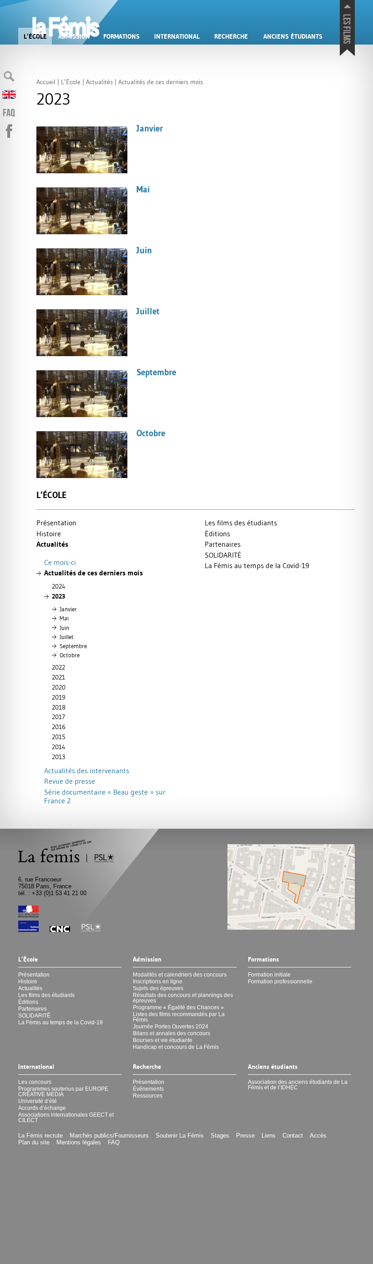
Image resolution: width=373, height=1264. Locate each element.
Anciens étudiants (293, 36)
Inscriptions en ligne (157, 981)
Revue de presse (69, 781)
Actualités (52, 544)
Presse (245, 1135)
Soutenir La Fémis (180, 1135)
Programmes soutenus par (63, 1091)
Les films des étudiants (241, 522)
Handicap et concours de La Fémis (176, 1047)
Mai (64, 618)
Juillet (67, 636)
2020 (59, 687)
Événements (148, 1089)
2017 (58, 717)
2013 (58, 757)
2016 (59, 727)
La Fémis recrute (40, 1135)
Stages (220, 1135)
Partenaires (223, 544)
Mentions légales (78, 1142)
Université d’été (37, 1101)
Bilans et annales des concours (171, 1033)
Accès (318, 1135)
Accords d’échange (42, 1108)
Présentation (56, 522)
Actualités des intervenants (86, 770)
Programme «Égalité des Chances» (178, 1007)
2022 (58, 667)
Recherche (231, 36)
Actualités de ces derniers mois (93, 573)
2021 (58, 677)
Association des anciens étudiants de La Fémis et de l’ (298, 1084)
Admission (74, 36)
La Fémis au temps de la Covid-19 (257, 565)
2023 (58, 596)
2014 (59, 747)
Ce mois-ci (60, 562)
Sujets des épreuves (158, 988)
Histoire (48, 533)
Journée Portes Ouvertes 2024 (170, 1026)
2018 (59, 707)
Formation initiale (269, 974)
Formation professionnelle (280, 981)
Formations (121, 36)
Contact (292, 1135)
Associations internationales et (66, 1117)
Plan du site (34, 1142)
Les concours (34, 1082)
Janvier (68, 609)
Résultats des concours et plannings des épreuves (183, 997)
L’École (35, 36)
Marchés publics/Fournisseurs (109, 1135)
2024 (59, 586)
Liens (269, 1135)
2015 (59, 737)
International (177, 36)
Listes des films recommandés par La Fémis (179, 1017)
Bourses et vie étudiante (162, 1040)
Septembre (73, 646)
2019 (59, 697)
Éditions (217, 533)
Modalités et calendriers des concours (180, 974)
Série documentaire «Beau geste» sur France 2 (105, 796)
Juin (64, 627)
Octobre (70, 655)
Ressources (147, 1095)
